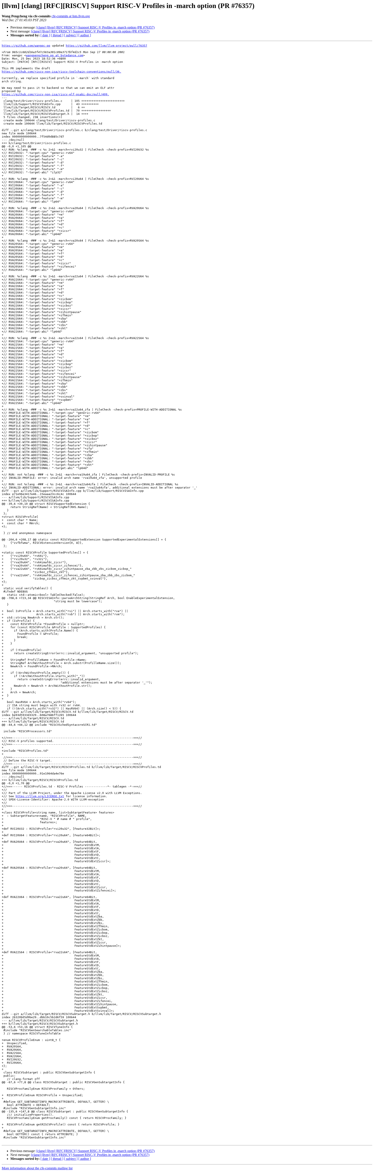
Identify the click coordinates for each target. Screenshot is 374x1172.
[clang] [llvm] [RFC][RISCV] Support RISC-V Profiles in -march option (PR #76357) (95, 27)
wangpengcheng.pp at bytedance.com (54, 55)
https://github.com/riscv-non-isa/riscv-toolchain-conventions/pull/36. (61, 71)
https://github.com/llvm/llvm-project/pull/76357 (106, 45)
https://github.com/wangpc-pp (26, 45)
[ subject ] (70, 35)
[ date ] (45, 35)
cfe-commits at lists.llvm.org (71, 16)
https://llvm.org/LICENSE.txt (40, 796)
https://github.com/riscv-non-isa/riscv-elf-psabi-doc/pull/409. (55, 94)
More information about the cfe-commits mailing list (37, 1168)
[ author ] (84, 35)
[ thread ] (57, 35)
